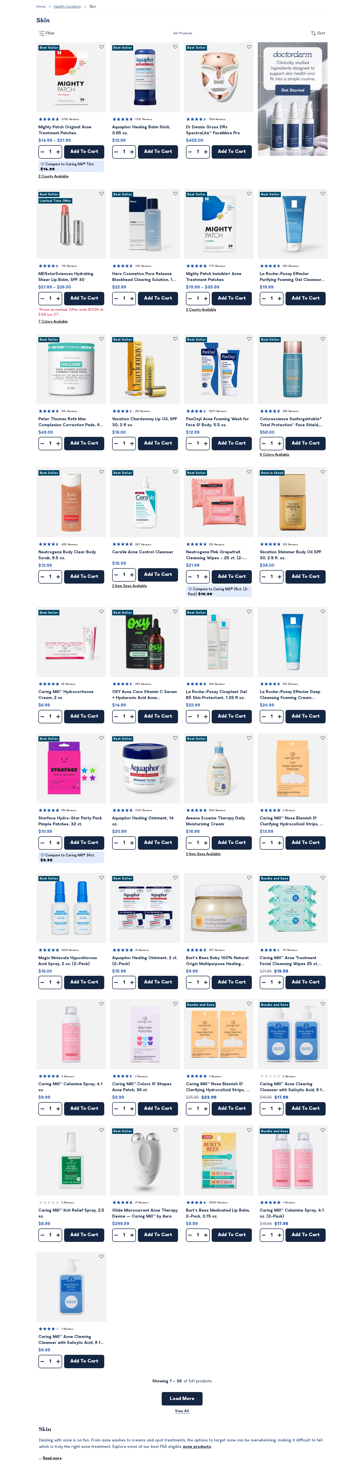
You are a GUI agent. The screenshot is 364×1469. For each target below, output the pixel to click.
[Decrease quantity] (42, 152)
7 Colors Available (53, 321)
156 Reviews (69, 411)
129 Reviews (69, 810)
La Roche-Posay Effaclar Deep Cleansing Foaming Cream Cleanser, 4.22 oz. (290, 695)
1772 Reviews (217, 266)
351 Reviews (290, 544)
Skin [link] (92, 6)
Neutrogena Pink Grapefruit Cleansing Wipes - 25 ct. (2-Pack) (214, 555)
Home (41, 6)
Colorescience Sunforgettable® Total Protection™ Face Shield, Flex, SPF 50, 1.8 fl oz (291, 422)
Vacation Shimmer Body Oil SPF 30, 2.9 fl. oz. (290, 555)
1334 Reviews (217, 119)
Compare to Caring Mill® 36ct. (67, 857)
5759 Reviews (70, 119)
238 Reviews (291, 411)
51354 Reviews (218, 1202)
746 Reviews (143, 266)
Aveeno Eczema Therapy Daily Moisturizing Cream (215, 821)
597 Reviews (143, 544)
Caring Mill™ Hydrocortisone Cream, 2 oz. (66, 695)
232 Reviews (142, 411)
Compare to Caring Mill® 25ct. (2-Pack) (218, 591)
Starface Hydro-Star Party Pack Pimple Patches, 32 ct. (70, 821)
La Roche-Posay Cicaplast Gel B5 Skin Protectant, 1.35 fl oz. (216, 695)
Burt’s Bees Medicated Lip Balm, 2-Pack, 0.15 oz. (218, 1213)
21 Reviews (142, 1202)
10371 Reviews (218, 411)
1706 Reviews (143, 119)
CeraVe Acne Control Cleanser (142, 552)
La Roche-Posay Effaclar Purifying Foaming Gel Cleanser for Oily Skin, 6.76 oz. (290, 277)
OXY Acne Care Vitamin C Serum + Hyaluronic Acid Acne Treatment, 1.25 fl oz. (144, 695)
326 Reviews (291, 266)
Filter (50, 33)
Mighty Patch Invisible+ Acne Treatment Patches (213, 277)
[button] (71, 77)
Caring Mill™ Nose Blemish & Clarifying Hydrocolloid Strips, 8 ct (291, 821)
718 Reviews (69, 266)
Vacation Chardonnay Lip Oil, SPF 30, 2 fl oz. (144, 422)
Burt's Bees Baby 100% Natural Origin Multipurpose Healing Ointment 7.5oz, (217, 961)
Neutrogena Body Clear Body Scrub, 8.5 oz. (67, 555)
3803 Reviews (70, 950)
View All (182, 1411)
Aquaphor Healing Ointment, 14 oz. (143, 821)
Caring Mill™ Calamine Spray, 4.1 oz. (70, 1087)
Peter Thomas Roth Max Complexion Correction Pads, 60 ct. (70, 422)
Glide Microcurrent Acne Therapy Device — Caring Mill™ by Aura (145, 1213)
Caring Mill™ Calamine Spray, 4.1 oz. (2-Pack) (292, 1213)
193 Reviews (290, 684)
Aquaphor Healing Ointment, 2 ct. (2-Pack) (145, 961)
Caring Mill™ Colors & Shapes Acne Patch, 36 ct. (142, 1087)
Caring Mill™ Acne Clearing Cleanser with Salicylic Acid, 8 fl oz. (70, 1340)
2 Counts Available (53, 176)
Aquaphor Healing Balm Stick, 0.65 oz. (141, 130)
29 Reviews (68, 684)
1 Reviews (289, 1202)
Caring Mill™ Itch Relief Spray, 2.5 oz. (71, 1213)
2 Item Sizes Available (129, 586)
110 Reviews (290, 950)
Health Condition (67, 6)
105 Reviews (216, 544)
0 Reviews (289, 1076)
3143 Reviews (217, 810)
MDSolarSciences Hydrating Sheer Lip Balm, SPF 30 (65, 277)
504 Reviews (217, 684)
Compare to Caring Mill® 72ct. (67, 166)
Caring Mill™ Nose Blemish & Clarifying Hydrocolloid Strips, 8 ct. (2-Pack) (217, 1087)
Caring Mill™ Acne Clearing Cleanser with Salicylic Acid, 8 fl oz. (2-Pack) (291, 1087)
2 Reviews (289, 810)
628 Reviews (69, 544)
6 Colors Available (274, 455)
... (50, 1458)
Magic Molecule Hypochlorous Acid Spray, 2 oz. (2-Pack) (67, 961)
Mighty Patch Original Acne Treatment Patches (64, 130)
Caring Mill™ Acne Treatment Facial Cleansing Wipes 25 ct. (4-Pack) (289, 961)
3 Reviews (67, 1076)
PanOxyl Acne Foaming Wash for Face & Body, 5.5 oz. (217, 422)
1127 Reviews (217, 950)
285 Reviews (143, 684)
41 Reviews (142, 950)
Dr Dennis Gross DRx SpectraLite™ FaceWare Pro (213, 130)
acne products (197, 1446)
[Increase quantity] (58, 152)
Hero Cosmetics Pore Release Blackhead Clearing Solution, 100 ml (145, 277)
